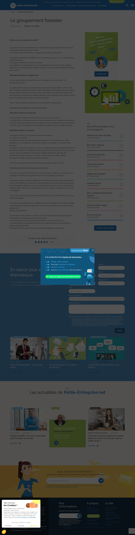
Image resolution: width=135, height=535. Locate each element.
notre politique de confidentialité (27, 517)
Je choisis (21, 525)
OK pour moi (34, 525)
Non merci (8, 525)
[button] (4, 532)
